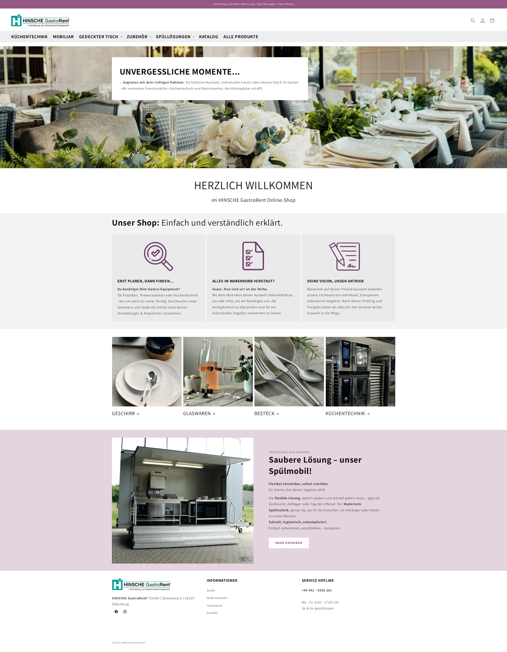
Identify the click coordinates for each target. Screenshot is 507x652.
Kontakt (212, 613)
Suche (211, 590)
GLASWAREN (197, 413)
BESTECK (264, 413)
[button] (100, 36)
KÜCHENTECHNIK (345, 413)
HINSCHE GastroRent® (133, 642)
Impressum (214, 605)
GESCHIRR (123, 413)
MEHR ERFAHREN (288, 543)
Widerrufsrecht (217, 598)
